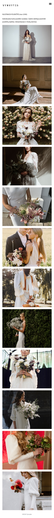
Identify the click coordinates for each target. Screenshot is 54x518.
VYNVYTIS (11, 5)
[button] (50, 4)
